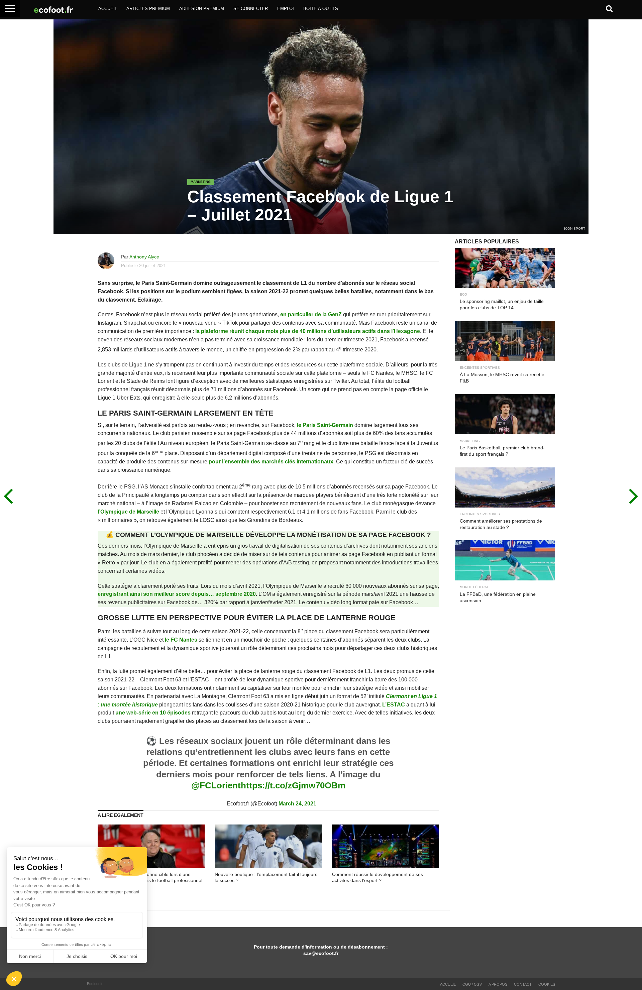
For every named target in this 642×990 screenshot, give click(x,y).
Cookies (546, 984)
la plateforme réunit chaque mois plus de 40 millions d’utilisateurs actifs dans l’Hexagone (307, 331)
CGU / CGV (472, 984)
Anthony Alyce (144, 256)
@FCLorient (216, 785)
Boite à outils (320, 8)
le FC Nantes (181, 640)
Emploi (285, 8)
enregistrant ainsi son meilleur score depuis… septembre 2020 (177, 594)
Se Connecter (250, 8)
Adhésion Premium (201, 8)
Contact (523, 984)
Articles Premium (148, 8)
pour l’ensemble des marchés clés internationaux (271, 461)
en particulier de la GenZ (311, 314)
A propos (498, 984)
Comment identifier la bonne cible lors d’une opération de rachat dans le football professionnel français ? (150, 880)
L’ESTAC (393, 704)
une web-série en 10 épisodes (153, 713)
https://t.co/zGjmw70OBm (293, 785)
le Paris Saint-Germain (325, 425)
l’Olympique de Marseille (128, 512)
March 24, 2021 (297, 803)
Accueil (107, 8)
